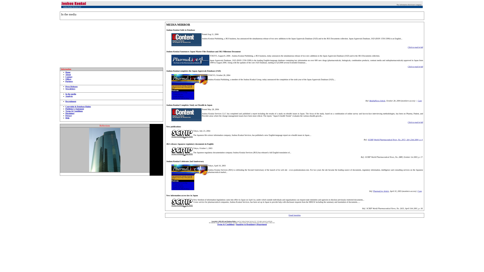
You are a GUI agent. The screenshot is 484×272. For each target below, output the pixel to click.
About (68, 75)
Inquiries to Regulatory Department (251, 224)
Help (67, 118)
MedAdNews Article (377, 101)
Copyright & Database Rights (78, 107)
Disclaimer (69, 113)
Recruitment (70, 101)
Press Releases (71, 87)
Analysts (69, 96)
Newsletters (70, 89)
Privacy (68, 116)
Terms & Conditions (74, 111)
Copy (420, 101)
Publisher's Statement (74, 109)
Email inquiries (295, 215)
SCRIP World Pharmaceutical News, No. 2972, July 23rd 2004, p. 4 (395, 140)
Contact (68, 77)
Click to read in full (415, 47)
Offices (68, 79)
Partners (69, 81)
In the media (70, 94)
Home (67, 72)
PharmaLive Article (381, 191)
